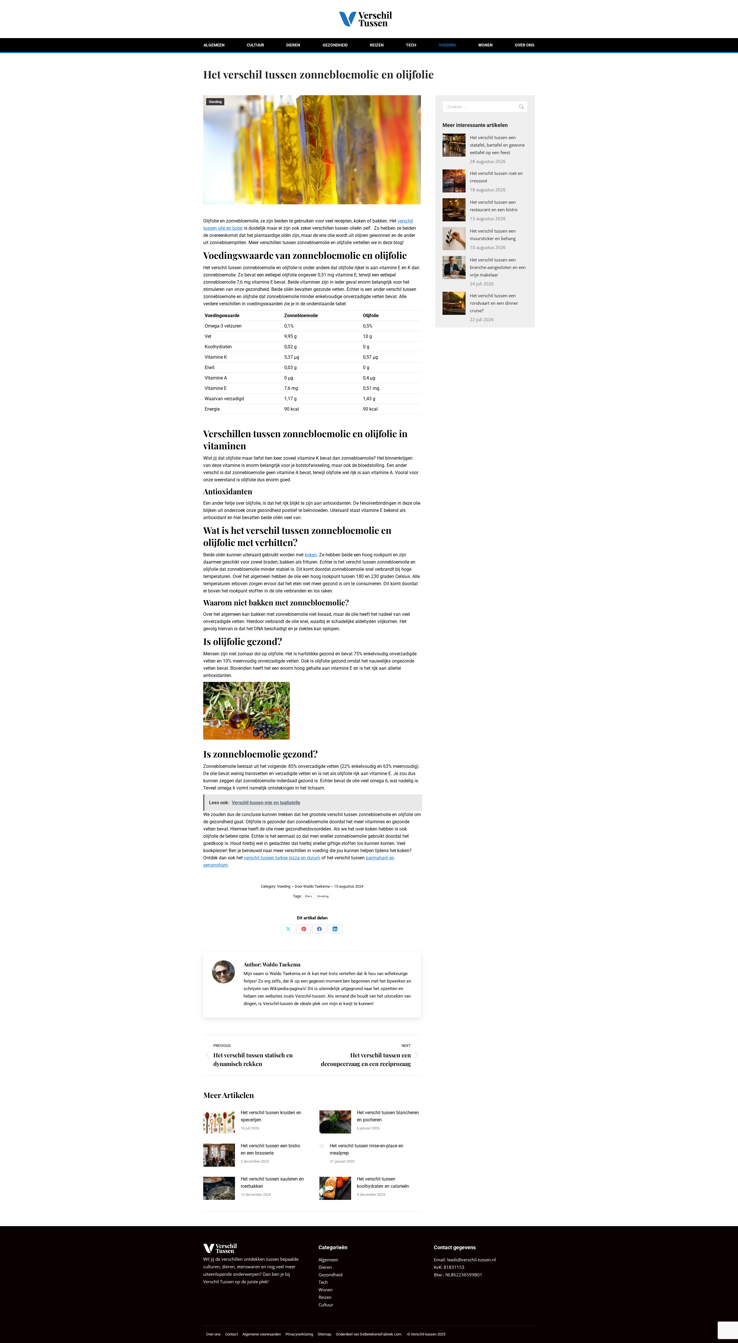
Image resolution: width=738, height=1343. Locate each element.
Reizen (325, 1297)
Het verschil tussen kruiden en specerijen (271, 1116)
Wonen (326, 1290)
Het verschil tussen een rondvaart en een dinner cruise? (494, 303)
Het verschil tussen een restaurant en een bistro (493, 205)
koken (311, 555)
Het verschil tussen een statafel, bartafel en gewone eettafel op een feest (497, 144)
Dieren (325, 1267)
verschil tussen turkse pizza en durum (282, 858)
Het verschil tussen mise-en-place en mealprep (366, 1149)
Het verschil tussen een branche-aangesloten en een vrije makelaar (498, 267)
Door (312, 886)
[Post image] (219, 1121)
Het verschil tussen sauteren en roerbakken (272, 1182)
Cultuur (326, 1305)
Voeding (215, 102)
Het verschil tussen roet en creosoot (496, 177)
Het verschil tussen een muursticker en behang (493, 234)
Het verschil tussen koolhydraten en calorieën (383, 1182)
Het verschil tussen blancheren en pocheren (388, 1116)
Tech (323, 1282)
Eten (308, 896)
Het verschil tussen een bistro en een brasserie (270, 1149)
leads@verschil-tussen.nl (471, 1259)
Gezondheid (330, 1274)
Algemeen (328, 1259)
